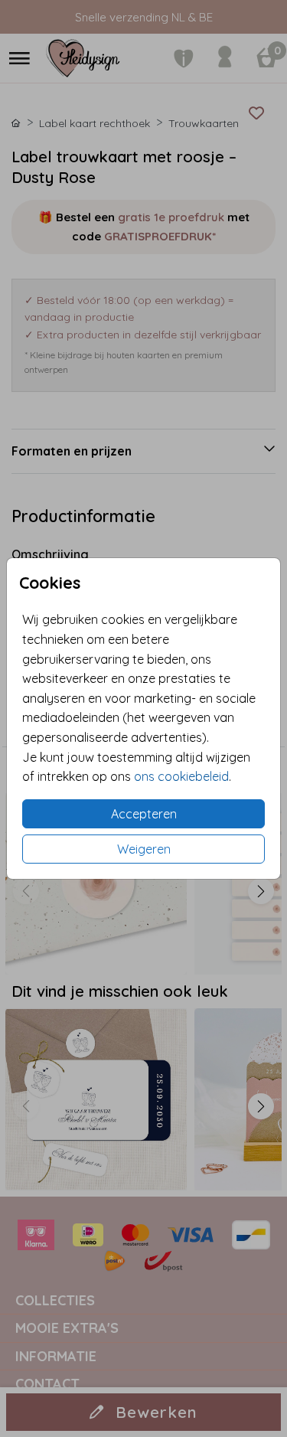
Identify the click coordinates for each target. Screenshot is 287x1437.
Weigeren (144, 849)
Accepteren (144, 813)
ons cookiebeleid (181, 776)
